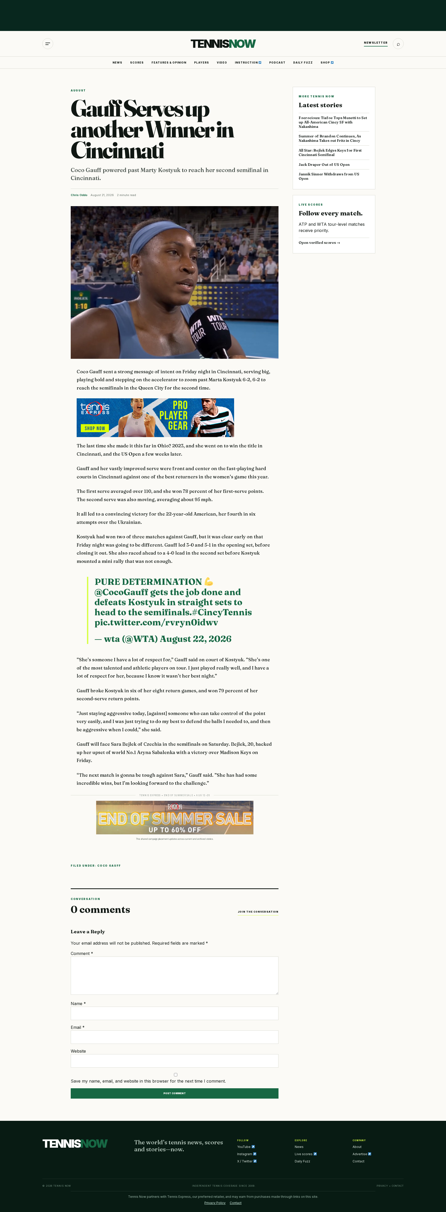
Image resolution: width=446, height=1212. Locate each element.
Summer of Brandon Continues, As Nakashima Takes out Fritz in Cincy (330, 138)
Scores (137, 62)
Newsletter (376, 42)
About (357, 1147)
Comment (82, 953)
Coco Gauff (109, 865)
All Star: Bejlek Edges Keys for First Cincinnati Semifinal (330, 152)
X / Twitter (245, 1161)
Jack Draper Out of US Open (324, 164)
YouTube (244, 1147)
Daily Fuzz (303, 62)
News (117, 62)
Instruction (247, 62)
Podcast (277, 62)
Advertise (360, 1154)
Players (201, 62)
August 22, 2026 (196, 638)
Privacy (382, 1185)
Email (78, 1027)
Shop (326, 62)
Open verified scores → (319, 242)
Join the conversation (258, 911)
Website (78, 1051)
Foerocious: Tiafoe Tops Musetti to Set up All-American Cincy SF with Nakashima (333, 122)
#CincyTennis (222, 612)
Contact (358, 1161)
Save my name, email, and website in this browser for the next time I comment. (148, 1081)
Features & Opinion (169, 62)
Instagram (245, 1154)
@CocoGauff (121, 592)
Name (78, 1003)
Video (222, 62)
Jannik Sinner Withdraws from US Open (329, 176)
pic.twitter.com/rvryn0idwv (156, 622)
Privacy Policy (215, 1203)
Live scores (304, 1154)
